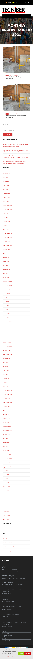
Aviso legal (4, 631)
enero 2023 (6, 318)
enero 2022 (6, 338)
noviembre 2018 (7, 459)
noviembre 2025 (7, 209)
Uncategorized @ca (8, 529)
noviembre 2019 (7, 430)
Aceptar (21, 653)
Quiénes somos (6, 640)
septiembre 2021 (7, 354)
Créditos (4, 638)
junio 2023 (6, 302)
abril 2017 (5, 479)
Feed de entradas (8, 543)
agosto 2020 (6, 406)
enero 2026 (6, 201)
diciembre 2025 (7, 205)
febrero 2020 (6, 418)
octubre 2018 (6, 463)
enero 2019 (6, 451)
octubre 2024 (7, 241)
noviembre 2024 (7, 237)
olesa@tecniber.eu (7, 626)
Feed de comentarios (9, 547)
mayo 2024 (6, 261)
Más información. (9, 657)
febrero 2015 (6, 515)
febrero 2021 (6, 382)
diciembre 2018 (7, 455)
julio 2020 (5, 410)
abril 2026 (5, 189)
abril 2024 (6, 265)
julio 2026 (5, 177)
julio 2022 (5, 330)
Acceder (5, 539)
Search (8, 134)
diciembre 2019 (7, 426)
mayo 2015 (6, 503)
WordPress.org (7, 551)
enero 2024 (6, 277)
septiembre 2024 (8, 245)
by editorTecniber (13, 75)
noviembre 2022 (7, 326)
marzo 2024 (6, 269)
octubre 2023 (6, 290)
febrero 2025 (6, 225)
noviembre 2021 (7, 346)
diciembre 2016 (7, 495)
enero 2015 (6, 519)
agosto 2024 (6, 249)
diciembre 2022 (7, 322)
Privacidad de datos (7, 635)
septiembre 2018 (7, 467)
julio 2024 (5, 253)
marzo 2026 (6, 193)
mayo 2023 (6, 306)
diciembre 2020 (7, 390)
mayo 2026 (6, 185)
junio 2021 (5, 366)
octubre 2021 (6, 350)
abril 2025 (5, 217)
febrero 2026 (6, 197)
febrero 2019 (6, 446)
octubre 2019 (6, 434)
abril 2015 (5, 507)
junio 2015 (5, 499)
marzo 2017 (6, 483)
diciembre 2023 (7, 282)
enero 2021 (6, 386)
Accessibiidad (5, 633)
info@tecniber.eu (7, 593)
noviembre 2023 (7, 286)
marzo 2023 (6, 314)
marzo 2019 (6, 442)
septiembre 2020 (8, 402)
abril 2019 (5, 438)
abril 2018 (5, 471)
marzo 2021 (6, 378)
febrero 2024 (6, 273)
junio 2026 (6, 181)
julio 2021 (5, 362)
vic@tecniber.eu (7, 618)
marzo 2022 (6, 334)
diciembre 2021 (7, 342)
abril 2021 (5, 374)
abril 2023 (5, 310)
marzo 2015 (6, 511)
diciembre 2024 (7, 233)
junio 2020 (6, 414)
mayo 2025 (6, 213)
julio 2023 (5, 298)
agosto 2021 (6, 358)
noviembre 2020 (7, 394)
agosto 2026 (6, 173)
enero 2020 (6, 422)
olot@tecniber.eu (7, 609)
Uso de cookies (6, 637)
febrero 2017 (6, 487)
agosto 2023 (6, 294)
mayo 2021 (6, 370)
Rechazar (28, 653)
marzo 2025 (6, 221)
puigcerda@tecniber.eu (8, 601)
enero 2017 (6, 491)
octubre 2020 (7, 398)
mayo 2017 (6, 475)
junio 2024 (6, 257)
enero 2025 (6, 229)
